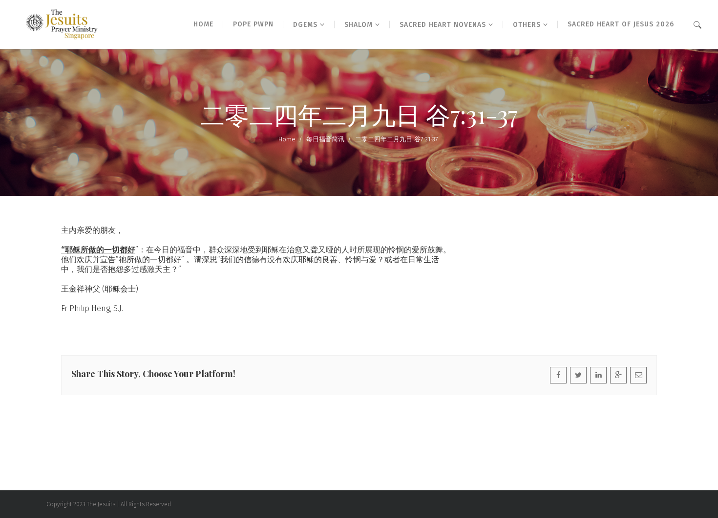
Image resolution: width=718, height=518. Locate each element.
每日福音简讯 (325, 139)
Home (287, 139)
